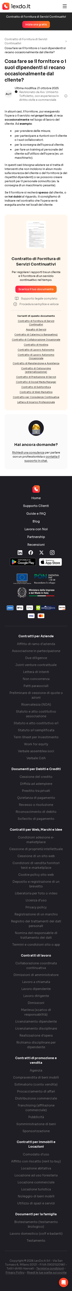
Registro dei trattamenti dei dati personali (36, 923)
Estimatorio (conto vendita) (36, 1084)
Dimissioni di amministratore (36, 975)
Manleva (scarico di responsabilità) (36, 1012)
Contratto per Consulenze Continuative (36, 397)
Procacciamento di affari (36, 1091)
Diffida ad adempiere (36, 784)
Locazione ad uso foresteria (36, 1175)
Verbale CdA (36, 758)
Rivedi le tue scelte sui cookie (47, 1272)
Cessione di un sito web (36, 856)
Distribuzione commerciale (36, 1098)
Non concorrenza (36, 679)
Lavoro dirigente (36, 996)
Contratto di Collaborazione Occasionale (36, 339)
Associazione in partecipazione (36, 651)
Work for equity (36, 744)
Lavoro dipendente (36, 989)
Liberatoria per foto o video (36, 893)
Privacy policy (36, 907)
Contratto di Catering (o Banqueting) (36, 334)
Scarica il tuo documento (36, 289)
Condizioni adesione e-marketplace (36, 839)
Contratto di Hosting (36, 344)
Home (36, 498)
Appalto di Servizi (36, 329)
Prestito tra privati (36, 791)
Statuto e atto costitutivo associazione (36, 713)
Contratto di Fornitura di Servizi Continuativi (26, 41)
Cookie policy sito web (36, 875)
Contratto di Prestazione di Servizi (36, 376)
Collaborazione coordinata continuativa (36, 965)
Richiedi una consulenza (28, 452)
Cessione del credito (36, 777)
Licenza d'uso (36, 900)
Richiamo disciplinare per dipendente (36, 1044)
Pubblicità (36, 1117)
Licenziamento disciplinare (36, 1028)
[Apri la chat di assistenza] (63, 1282)
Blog (36, 521)
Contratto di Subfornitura (36, 387)
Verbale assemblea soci (36, 751)
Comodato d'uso (36, 1154)
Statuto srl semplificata (36, 730)
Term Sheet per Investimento (36, 737)
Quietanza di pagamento (36, 798)
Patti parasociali (36, 686)
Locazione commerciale (36, 1182)
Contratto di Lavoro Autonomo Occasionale (36, 356)
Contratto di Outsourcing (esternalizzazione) (36, 370)
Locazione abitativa (36, 1168)
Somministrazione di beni (36, 1124)
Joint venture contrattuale (36, 665)
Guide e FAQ (36, 514)
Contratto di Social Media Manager (36, 381)
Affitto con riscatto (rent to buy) (36, 1161)
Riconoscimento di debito (36, 812)
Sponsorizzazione (36, 1131)
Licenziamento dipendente (36, 1021)
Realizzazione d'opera (36, 1035)
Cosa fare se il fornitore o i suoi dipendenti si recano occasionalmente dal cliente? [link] (35, 50)
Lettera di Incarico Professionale (36, 402)
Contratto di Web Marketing (36, 392)
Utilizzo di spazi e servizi (36, 1203)
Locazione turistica (36, 1189)
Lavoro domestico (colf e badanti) (36, 1234)
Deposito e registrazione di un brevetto (36, 884)
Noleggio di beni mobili (36, 1196)
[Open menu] (65, 6)
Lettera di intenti (36, 672)
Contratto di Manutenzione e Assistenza (36, 363)
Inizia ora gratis (36, 24)
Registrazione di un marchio (36, 914)
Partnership (36, 537)
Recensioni (36, 545)
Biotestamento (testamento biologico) (36, 1224)
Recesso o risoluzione (36, 805)
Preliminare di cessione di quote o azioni (36, 695)
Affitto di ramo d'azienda (36, 644)
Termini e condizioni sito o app (36, 945)
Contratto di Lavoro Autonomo (36, 349)
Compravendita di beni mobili (36, 1077)
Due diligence (36, 658)
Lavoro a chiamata (36, 982)
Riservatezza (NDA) (36, 705)
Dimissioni (36, 1003)
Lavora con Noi (36, 529)
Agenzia (36, 1070)
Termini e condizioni (50, 1268)
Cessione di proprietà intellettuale (36, 849)
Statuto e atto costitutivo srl (36, 723)
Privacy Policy (15, 1272)
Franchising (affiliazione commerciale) (36, 1107)
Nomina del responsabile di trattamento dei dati (36, 935)
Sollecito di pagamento (36, 819)
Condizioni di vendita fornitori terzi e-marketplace (36, 865)
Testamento (36, 1241)
